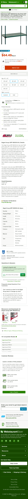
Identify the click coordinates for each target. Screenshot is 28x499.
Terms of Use (10, 281)
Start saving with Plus (11, 417)
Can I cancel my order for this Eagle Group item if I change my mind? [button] (13, 290)
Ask (23, 274)
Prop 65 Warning (6, 202)
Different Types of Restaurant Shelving (15, 330)
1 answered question (13, 19)
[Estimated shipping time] (6, 104)
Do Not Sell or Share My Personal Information (14, 489)
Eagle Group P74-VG (6, 340)
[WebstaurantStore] (14, 431)
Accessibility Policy (14, 487)
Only (3, 53)
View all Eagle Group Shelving (19, 135)
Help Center (14, 463)
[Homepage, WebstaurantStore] (14, 2)
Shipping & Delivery (20, 472)
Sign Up (23, 409)
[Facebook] (10, 441)
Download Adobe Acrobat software (9, 325)
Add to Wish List (14, 73)
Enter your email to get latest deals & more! (14, 405)
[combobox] (14, 5)
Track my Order (14, 468)
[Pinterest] (18, 441)
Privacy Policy (17, 281)
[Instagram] (2, 441)
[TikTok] (14, 441)
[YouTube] (6, 441)
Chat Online (7, 472)
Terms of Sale (14, 479)
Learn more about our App (12, 426)
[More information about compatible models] (16, 337)
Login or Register (14, 392)
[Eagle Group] (7, 135)
